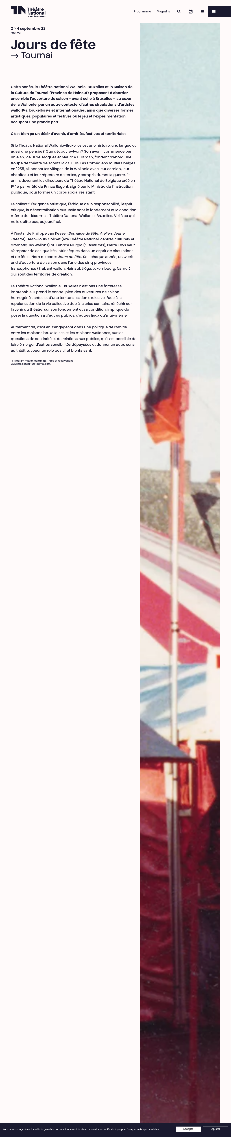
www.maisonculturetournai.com (31, 364)
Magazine (163, 11)
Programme (142, 11)
